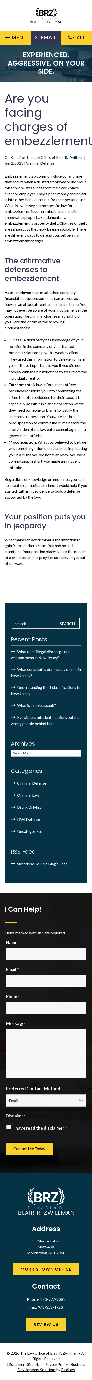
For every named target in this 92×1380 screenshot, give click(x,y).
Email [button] (49, 37)
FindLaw (68, 1369)
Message (15, 1023)
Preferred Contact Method (33, 1088)
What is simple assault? (36, 705)
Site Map (34, 1364)
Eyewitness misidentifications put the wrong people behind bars (45, 720)
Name (11, 942)
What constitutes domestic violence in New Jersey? (46, 672)
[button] (15, 36)
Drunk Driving (29, 807)
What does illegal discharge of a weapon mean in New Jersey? (40, 654)
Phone (12, 996)
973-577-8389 (52, 1299)
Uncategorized (29, 831)
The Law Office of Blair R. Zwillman (54, 157)
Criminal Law (28, 795)
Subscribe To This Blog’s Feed (42, 863)
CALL (79, 37)
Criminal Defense (40, 163)
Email (12, 969)
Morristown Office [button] (46, 1269)
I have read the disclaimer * (40, 1128)
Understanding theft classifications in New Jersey (45, 690)
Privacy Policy (56, 1364)
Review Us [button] (46, 1324)
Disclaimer (15, 1115)
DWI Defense (28, 819)
